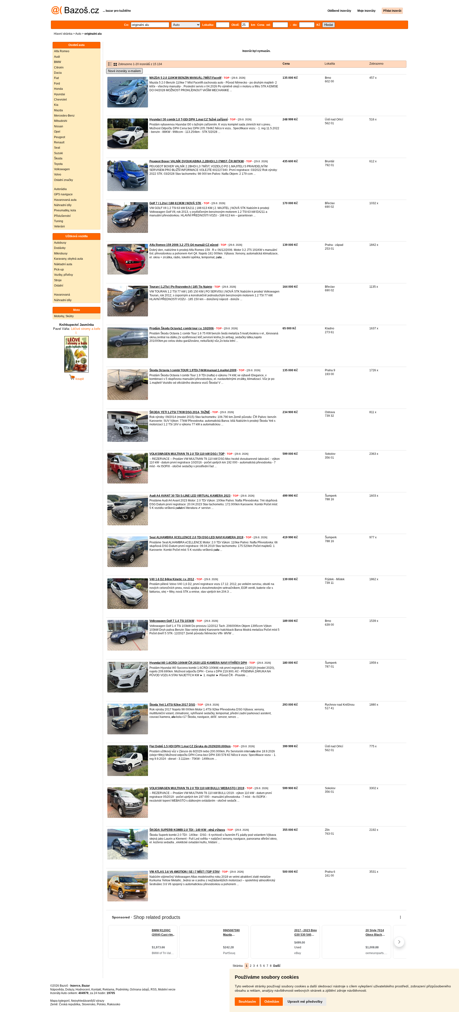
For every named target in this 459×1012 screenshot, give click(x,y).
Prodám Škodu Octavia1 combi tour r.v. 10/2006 (181, 328)
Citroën (59, 67)
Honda (58, 88)
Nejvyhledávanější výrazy (87, 1000)
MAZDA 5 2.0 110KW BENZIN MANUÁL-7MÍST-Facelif (185, 77)
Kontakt (96, 989)
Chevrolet (60, 99)
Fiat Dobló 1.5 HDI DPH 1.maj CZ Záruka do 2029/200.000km (190, 746)
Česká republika (69, 1004)
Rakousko (113, 1004)
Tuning (58, 221)
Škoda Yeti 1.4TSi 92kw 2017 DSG (172, 704)
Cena (286, 63)
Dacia (58, 72)
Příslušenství (62, 216)
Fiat (56, 78)
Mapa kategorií (60, 1000)
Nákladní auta (63, 264)
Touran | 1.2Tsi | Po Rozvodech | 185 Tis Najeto (180, 286)
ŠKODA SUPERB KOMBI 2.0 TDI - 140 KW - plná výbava (187, 830)
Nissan (58, 126)
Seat (57, 147)
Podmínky (122, 989)
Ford (57, 83)
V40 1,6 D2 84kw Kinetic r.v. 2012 (171, 579)
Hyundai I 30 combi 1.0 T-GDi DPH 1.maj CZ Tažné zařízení (188, 119)
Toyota (58, 164)
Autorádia (60, 189)
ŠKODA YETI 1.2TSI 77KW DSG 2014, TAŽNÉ (179, 412)
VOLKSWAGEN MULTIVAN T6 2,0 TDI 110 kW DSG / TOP (186, 453)
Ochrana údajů (139, 989)
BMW (57, 62)
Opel (57, 131)
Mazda (58, 110)
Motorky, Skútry (64, 316)
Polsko (101, 1004)
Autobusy (60, 242)
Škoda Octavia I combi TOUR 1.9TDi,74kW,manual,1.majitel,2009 (192, 370)
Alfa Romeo (61, 51)
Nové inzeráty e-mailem (124, 71)
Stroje (58, 280)
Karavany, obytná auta (68, 258)
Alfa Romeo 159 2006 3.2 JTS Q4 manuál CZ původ (183, 245)
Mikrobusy (60, 253)
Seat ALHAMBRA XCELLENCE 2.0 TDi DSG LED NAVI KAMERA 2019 (196, 537)
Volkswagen (62, 169)
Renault (59, 142)
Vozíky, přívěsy (63, 274)
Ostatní (58, 285)
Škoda (58, 158)
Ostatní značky (63, 180)
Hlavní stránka (63, 33)
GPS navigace (63, 194)
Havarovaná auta (65, 200)
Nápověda (57, 989)
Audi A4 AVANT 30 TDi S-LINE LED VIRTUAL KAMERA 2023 (189, 495)
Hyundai (59, 94)
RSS (154, 989)
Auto (78, 33)
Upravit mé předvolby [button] (305, 1001)
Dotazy (69, 989)
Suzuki (58, 153)
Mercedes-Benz (64, 115)
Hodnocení (83, 989)
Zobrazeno (376, 63)
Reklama (108, 989)
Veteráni (59, 226)
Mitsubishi (60, 121)
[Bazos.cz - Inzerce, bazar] (75, 13)
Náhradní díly (62, 205)
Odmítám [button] (271, 1001)
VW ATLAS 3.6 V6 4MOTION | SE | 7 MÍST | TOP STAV (184, 871)
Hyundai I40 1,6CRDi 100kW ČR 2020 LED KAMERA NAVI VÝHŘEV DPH (198, 662)
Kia (56, 105)
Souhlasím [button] (247, 1001)
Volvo (57, 174)
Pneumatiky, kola (65, 210)
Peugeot (59, 137)
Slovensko (88, 1004)
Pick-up (59, 269)
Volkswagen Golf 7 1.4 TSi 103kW (171, 621)
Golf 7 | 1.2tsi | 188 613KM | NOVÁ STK (175, 203)
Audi (57, 56)
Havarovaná (62, 294)
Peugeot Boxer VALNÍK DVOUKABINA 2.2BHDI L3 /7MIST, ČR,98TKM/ (196, 161)
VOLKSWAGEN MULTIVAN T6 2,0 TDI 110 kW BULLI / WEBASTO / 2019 (196, 788)
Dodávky (60, 248)
